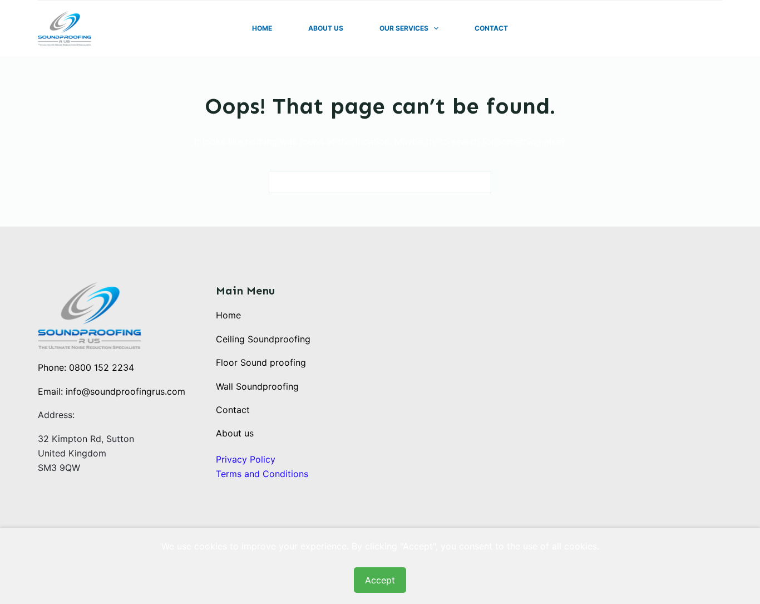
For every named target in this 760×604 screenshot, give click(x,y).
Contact (491, 28)
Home (262, 28)
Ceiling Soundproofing (263, 339)
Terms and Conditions (262, 473)
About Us (325, 28)
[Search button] (480, 182)
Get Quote (695, 28)
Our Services (403, 28)
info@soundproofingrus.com (125, 391)
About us (235, 433)
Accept (380, 580)
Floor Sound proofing (261, 362)
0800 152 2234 (101, 367)
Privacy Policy (245, 459)
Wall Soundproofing (257, 386)
